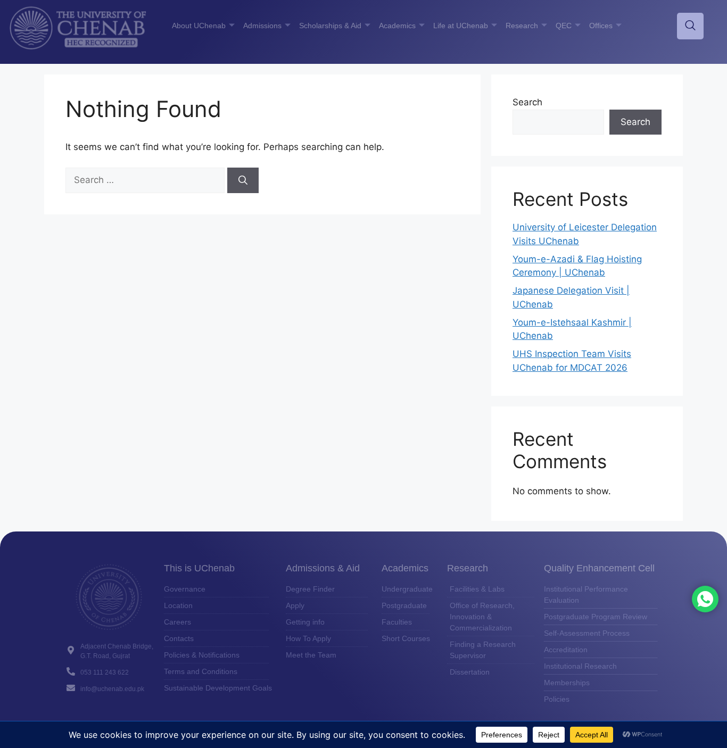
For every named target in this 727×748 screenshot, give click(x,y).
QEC (564, 25)
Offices (601, 25)
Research (522, 25)
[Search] (243, 180)
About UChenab (199, 25)
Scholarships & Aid (330, 25)
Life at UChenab (460, 25)
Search (527, 102)
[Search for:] (146, 179)
